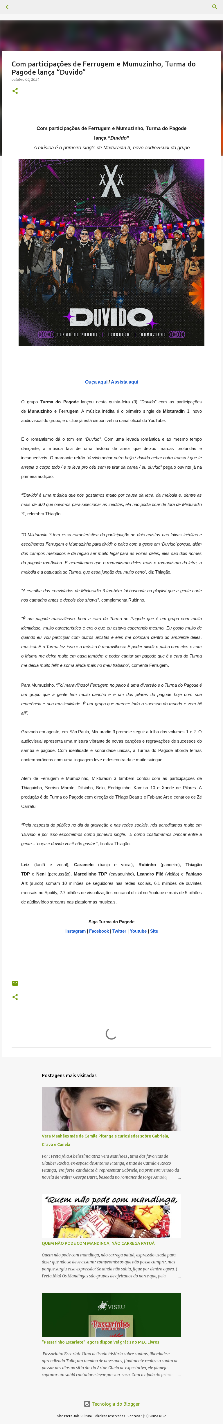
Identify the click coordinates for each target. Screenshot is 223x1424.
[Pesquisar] (24, 7)
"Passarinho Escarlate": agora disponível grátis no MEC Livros (100, 1342)
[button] (15, 91)
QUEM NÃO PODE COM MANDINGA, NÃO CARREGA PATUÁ (98, 1243)
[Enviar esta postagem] (15, 985)
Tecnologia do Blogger (115, 1404)
